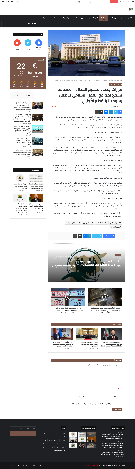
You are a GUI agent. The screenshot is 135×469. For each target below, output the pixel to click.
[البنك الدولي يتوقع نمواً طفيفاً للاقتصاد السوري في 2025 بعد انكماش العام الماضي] (37, 141)
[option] (86, 262)
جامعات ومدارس (85, 18)
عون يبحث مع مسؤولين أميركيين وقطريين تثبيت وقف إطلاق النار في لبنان (89, 1)
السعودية (63, 440)
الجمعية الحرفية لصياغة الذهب (57, 437)
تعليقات (16, 95)
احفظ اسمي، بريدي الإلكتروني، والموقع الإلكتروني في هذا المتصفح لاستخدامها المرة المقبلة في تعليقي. (93, 403)
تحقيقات (44, 18)
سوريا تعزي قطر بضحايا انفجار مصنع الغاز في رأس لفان (20, 186)
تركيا (50, 440)
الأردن (43, 433)
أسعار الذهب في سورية (59, 433)
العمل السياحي (115, 223)
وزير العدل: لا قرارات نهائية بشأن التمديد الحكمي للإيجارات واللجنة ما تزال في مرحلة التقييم (22, 153)
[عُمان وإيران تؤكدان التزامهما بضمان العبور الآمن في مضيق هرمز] (91, 434)
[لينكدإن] (111, 112)
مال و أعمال (104, 18)
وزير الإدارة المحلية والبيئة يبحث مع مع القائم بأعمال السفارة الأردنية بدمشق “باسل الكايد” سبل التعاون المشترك (22, 117)
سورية (57, 447)
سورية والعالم (113, 18)
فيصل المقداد (50, 447)
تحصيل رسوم (87, 223)
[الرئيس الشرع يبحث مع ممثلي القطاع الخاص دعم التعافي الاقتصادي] (87, 334)
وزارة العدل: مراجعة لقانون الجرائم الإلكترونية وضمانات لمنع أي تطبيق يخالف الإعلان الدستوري (21, 208)
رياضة (59, 18)
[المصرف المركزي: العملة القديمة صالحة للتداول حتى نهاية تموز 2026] (36, 178)
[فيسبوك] (120, 112)
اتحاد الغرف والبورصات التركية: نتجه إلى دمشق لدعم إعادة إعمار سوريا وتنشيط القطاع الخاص (22, 129)
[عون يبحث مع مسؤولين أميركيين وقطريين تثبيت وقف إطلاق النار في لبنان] (36, 198)
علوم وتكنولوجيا (67, 18)
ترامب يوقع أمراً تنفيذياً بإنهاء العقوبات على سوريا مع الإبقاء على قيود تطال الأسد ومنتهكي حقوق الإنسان (22, 106)
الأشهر (40, 95)
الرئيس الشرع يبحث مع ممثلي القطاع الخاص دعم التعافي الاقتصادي (89, 344)
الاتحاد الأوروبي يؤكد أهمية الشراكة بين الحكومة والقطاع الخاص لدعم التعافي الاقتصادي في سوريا (62, 344)
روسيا (51, 443)
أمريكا (49, 433)
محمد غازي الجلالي (72, 223)
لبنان (43, 447)
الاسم (120, 389)
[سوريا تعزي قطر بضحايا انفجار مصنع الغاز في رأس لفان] (20, 178)
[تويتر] (116, 112)
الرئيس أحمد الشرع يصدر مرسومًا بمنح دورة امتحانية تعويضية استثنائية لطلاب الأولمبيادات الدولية (111, 344)
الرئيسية (130, 18)
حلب (45, 440)
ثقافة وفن (52, 18)
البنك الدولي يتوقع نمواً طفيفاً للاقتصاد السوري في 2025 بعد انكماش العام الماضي (22, 141)
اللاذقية (56, 440)
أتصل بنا (37, 18)
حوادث (76, 18)
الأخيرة (28, 95)
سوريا (63, 447)
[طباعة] (97, 112)
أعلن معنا (12, 465)
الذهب (45, 437)
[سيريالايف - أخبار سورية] (131, 9)
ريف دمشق (45, 443)
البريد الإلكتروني (117, 396)
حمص (63, 443)
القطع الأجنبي (101, 223)
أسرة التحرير (20, 465)
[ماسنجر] (106, 112)
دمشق (57, 443)
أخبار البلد (95, 18)
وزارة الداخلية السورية (59, 450)
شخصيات (122, 18)
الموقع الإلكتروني (80, 396)
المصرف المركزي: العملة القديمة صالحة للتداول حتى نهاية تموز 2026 (103, 263)
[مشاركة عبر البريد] (101, 112)
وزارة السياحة (115, 227)
